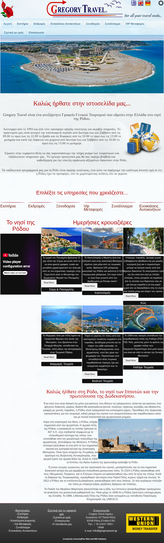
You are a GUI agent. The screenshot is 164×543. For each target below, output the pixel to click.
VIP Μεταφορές (135, 23)
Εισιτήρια (22, 23)
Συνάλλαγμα (112, 23)
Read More (49, 282)
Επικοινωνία (36, 32)
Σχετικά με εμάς (14, 32)
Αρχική (7, 23)
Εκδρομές (39, 23)
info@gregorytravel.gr (105, 530)
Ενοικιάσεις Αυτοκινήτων (66, 23)
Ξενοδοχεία (93, 23)
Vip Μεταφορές (93, 208)
